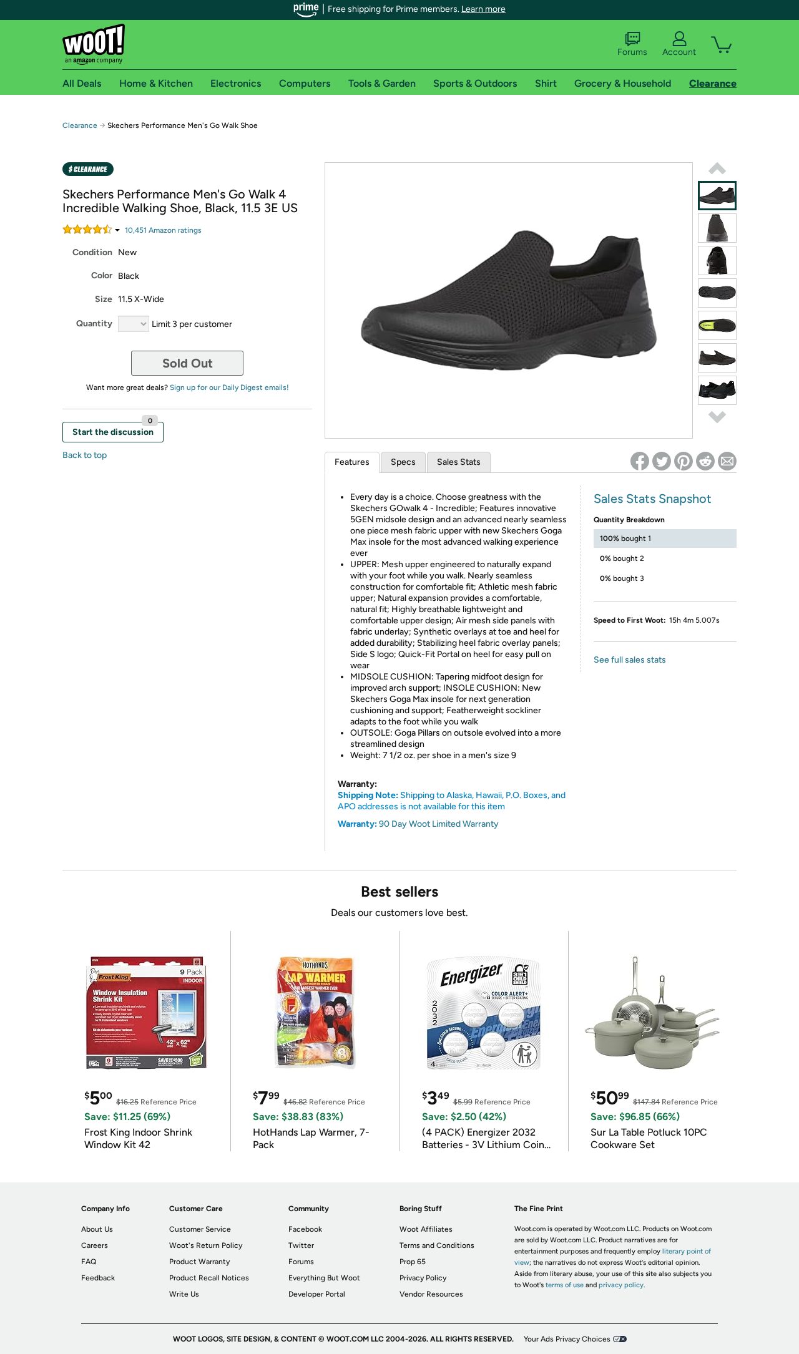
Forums (632, 52)
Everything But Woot (324, 1278)
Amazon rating (163, 230)
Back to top (84, 455)
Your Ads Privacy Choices (567, 1339)
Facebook (305, 1229)
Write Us (184, 1294)
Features (352, 462)
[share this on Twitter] (661, 461)
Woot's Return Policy (205, 1245)
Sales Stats (459, 462)
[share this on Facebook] (639, 461)
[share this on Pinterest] (683, 461)
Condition (92, 252)
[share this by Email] (727, 461)
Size (103, 299)
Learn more (483, 9)
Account (679, 52)
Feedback (98, 1278)
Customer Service (200, 1229)
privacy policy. (622, 1285)
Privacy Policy (423, 1278)
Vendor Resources (431, 1294)
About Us (97, 1229)
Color (101, 275)
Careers (94, 1245)
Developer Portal (316, 1294)
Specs (403, 462)
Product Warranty (199, 1261)
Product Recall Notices (209, 1278)
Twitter (301, 1245)
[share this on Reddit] (705, 461)
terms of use (565, 1285)
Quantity (94, 323)
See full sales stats (630, 660)
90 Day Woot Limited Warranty (439, 824)
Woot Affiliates (426, 1229)
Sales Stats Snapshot (653, 498)
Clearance (79, 125)
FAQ (88, 1261)
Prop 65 (413, 1261)
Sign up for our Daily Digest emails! (229, 387)
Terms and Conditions (437, 1245)
